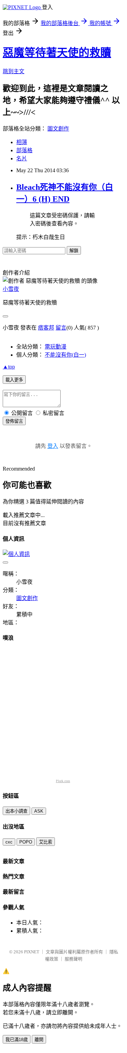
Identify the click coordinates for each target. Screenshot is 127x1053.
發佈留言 (14, 421)
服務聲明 (73, 958)
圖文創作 (58, 129)
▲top (9, 367)
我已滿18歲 (16, 1039)
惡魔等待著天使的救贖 (57, 52)
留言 (61, 328)
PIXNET (31, 951)
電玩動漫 (55, 347)
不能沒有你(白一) (65, 355)
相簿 (21, 142)
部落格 (24, 150)
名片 (21, 158)
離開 (39, 1039)
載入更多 (14, 379)
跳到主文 (13, 71)
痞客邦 (46, 328)
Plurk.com (63, 781)
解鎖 (73, 250)
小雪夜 (11, 289)
